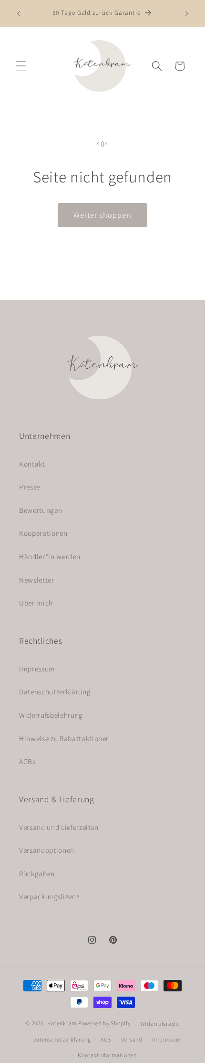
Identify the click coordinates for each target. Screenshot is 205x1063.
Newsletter (36, 580)
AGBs (27, 761)
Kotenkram (62, 1023)
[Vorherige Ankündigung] (18, 13)
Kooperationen (43, 533)
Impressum (37, 668)
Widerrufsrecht (160, 1023)
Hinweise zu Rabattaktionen (64, 738)
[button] (21, 65)
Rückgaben (37, 873)
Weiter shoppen (102, 215)
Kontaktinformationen (107, 1055)
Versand (132, 1039)
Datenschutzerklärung (55, 691)
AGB (106, 1039)
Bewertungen (40, 510)
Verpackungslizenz (49, 896)
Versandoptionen (46, 850)
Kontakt (32, 463)
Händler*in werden (49, 556)
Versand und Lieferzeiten (59, 827)
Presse (29, 486)
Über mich (36, 602)
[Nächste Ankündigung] (186, 13)
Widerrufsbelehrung (51, 715)
